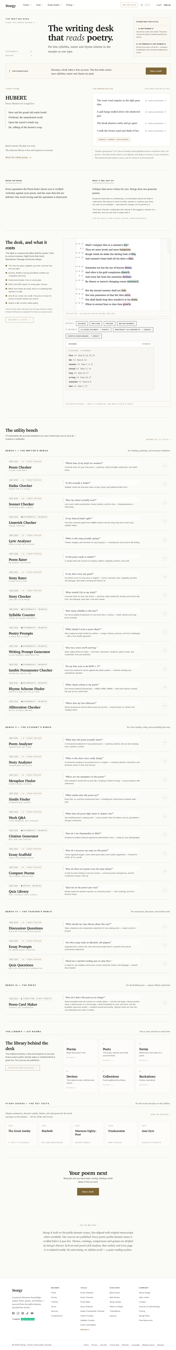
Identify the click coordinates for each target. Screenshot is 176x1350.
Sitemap (160, 1345)
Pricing (69, 5)
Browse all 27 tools (158, 439)
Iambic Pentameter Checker (92, 1311)
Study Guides (53, 5)
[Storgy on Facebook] (13, 1313)
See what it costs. (19, 320)
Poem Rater (85, 1302)
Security (103, 1345)
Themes (54, 1302)
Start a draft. (156, 71)
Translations (115, 1311)
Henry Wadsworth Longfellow (20, 103)
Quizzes (113, 1316)
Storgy (11, 5)
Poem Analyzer (86, 1293)
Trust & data (114, 1345)
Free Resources (146, 1320)
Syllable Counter (87, 1320)
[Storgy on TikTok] (27, 1313)
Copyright (136, 1345)
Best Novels (115, 1297)
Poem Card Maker (88, 1325)
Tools (38, 5)
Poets (53, 1293)
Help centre (144, 1297)
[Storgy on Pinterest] (22, 1313)
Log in (159, 5)
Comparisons (57, 1316)
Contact (142, 1302)
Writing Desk (129, 5)
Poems (26, 5)
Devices (54, 1311)
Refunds (125, 1345)
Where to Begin (116, 1306)
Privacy (94, 1345)
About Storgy (144, 1293)
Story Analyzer (86, 1306)
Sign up (167, 5)
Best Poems (115, 1293)
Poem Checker (86, 1297)
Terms (86, 1345)
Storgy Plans (144, 1316)
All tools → (85, 1329)
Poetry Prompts (87, 1316)
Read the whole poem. (18, 157)
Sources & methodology (22, 1068)
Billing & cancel (148, 1345)
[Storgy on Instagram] (18, 1313)
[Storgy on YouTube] (32, 1313)
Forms (53, 1306)
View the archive (160, 1114)
